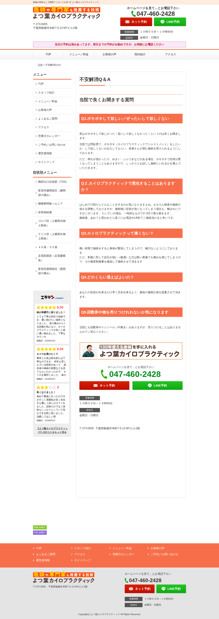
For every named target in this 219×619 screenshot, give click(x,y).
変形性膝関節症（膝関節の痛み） (52, 192)
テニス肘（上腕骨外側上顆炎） (52, 236)
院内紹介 (140, 54)
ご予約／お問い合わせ (52, 144)
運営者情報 (45, 153)
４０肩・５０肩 (47, 247)
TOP (48, 54)
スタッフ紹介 (46, 92)
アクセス (170, 54)
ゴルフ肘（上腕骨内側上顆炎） (52, 223)
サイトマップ (46, 162)
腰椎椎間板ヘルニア (50, 203)
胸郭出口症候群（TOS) (52, 181)
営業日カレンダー (49, 136)
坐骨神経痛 (45, 212)
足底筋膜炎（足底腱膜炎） (52, 258)
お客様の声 (109, 54)
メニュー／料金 (78, 54)
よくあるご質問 (47, 118)
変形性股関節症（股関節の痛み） (52, 271)
